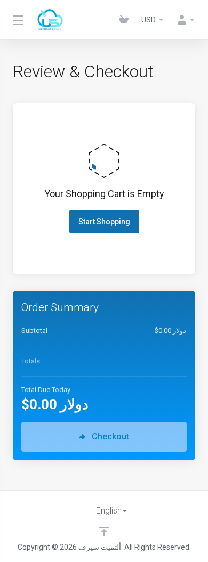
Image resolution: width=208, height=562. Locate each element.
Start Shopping (104, 221)
